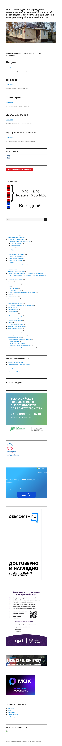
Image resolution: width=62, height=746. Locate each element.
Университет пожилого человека (16, 326)
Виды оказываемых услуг (15, 316)
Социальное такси (12, 311)
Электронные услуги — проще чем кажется (19, 364)
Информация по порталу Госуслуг (18, 265)
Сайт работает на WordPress (35, 741)
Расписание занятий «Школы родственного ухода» (22, 348)
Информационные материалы (15, 260)
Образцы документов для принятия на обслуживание (21, 292)
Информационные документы (15, 258)
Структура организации (15, 290)
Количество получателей (15, 320)
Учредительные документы (15, 330)
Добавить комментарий (22, 71)
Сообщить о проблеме (26, 495)
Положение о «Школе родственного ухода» (20, 345)
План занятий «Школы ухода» (17, 343)
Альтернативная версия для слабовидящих (19, 169)
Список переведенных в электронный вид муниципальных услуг (26, 366)
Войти (9, 710)
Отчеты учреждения (13, 296)
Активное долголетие (13, 235)
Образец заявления (14, 341)
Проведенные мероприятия (16, 256)
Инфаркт (11, 79)
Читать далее (9, 67)
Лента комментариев (13, 714)
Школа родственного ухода (15, 337)
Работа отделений (12, 307)
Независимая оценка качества (15, 279)
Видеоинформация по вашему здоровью (19, 241)
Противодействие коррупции (15, 303)
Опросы (10, 294)
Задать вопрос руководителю (15, 362)
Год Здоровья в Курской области (16, 239)
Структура (10, 322)
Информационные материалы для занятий (20, 339)
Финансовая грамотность (14, 333)
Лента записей (11, 712)
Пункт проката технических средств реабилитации (21, 305)
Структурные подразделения (16, 324)
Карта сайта (11, 369)
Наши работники (13, 288)
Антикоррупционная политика (16, 237)
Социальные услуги (13, 313)
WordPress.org (11, 716)
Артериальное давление (21, 132)
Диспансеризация (17, 115)
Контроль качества (12, 269)
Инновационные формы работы (17, 318)
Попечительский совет (13, 299)
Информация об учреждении (15, 371)
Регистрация (11, 708)
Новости (10, 282)
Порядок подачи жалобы (14, 301)
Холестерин (13, 97)
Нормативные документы (14, 284)
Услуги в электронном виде (15, 328)
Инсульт (11, 62)
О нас (9, 286)
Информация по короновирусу (17, 254)
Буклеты (11, 262)
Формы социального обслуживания (17, 335)
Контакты (10, 267)
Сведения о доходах (13, 309)
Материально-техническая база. (16, 271)
